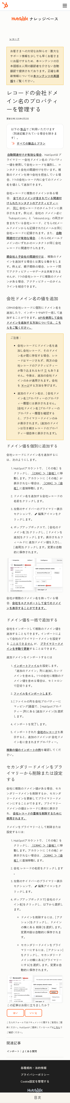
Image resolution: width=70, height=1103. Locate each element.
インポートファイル (26, 666)
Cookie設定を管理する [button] (35, 1081)
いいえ (33, 1013)
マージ (25, 385)
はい (15, 1013)
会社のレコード (47, 732)
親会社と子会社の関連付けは (25, 256)
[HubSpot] (5, 5)
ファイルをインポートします (32, 693)
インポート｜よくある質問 (22, 1051)
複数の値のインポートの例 (23, 750)
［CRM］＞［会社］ (44, 473)
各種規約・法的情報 (33, 1068)
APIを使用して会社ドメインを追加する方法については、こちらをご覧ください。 (34, 322)
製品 (23, 129)
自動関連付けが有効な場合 (24, 154)
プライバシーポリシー (35, 1074)
